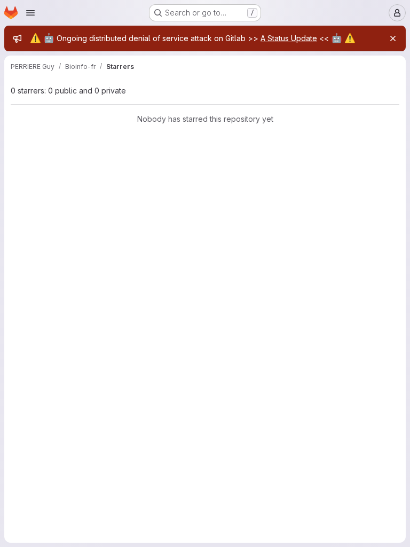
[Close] (393, 38)
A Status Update (289, 38)
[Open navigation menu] (30, 12)
